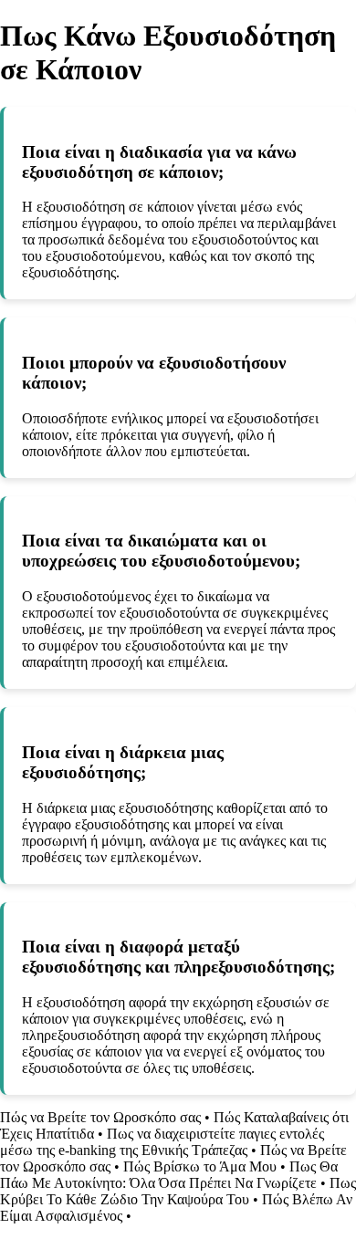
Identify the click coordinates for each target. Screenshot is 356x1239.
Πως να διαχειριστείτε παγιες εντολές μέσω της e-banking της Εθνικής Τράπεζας (162, 1142)
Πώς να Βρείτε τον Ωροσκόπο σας (100, 1117)
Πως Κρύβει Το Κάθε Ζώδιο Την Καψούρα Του (178, 1191)
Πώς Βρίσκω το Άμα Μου (200, 1166)
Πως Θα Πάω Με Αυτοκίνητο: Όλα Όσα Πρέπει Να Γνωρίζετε (169, 1175)
